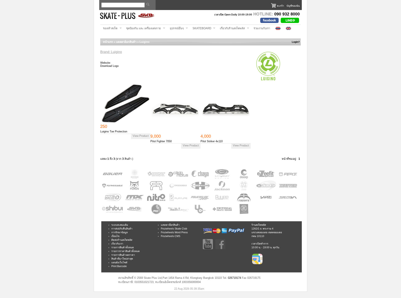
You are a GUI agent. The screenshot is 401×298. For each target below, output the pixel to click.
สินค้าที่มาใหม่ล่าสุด (122, 258)
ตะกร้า (280, 5)
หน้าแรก (108, 41)
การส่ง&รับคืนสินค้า (121, 228)
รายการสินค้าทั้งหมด (122, 247)
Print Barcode (119, 266)
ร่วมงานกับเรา (262, 28)
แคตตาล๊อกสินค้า (170, 224)
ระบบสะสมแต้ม (119, 224)
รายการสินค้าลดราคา (123, 255)
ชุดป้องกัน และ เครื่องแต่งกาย (142, 28)
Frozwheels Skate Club (174, 228)
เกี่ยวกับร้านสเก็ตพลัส (231, 28)
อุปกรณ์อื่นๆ (175, 28)
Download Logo (109, 65)
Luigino (145, 41)
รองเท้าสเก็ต (108, 28)
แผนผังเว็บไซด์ (119, 262)
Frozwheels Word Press (174, 232)
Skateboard (200, 28)
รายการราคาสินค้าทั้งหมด (125, 251)
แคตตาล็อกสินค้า (126, 41)
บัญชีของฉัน (293, 5)
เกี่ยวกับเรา (117, 243)
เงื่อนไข (115, 236)
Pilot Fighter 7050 (161, 141)
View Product (141, 135)
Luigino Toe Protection (113, 131)
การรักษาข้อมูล (119, 232)
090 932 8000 (287, 14)
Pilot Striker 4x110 (211, 141)
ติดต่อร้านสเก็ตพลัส (121, 239)
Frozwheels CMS (170, 236)
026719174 (234, 277)
